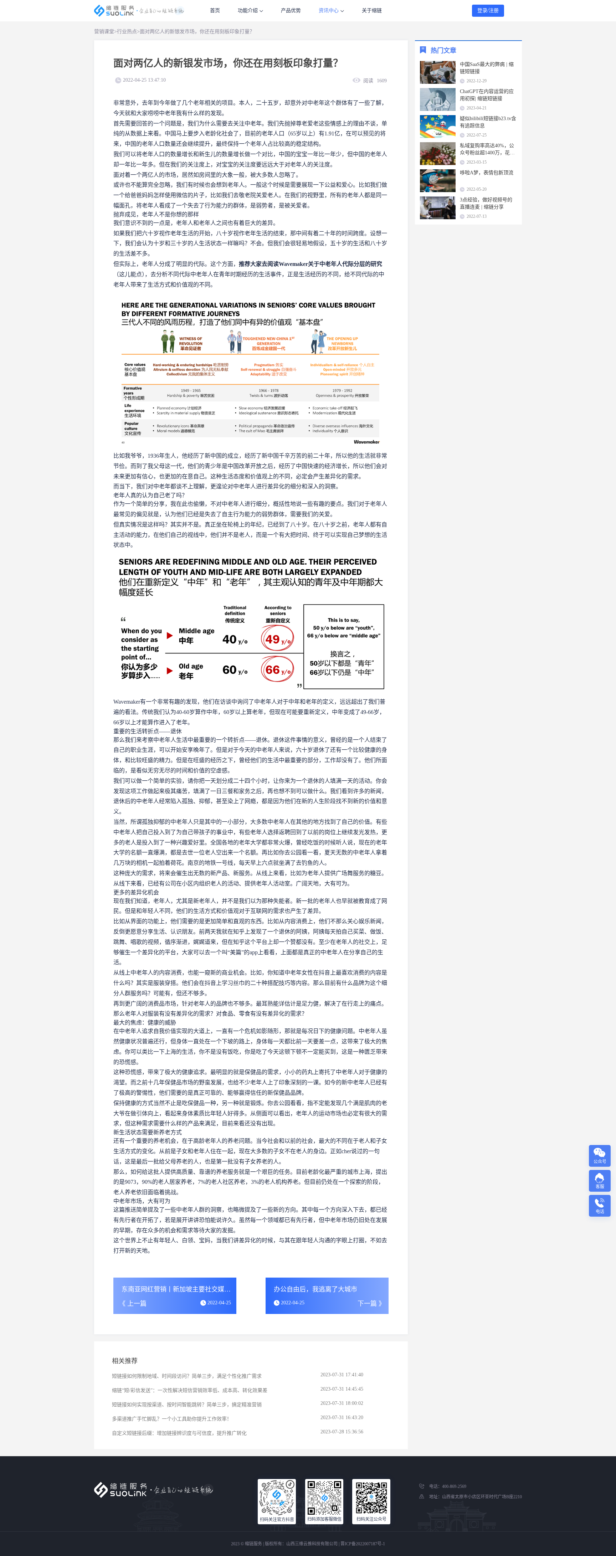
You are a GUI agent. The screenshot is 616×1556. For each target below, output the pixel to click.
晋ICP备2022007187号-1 (362, 1543)
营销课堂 (104, 31)
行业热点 (127, 31)
